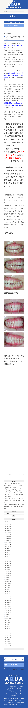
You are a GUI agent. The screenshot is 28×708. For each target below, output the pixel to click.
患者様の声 (13, 695)
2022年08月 (8, 573)
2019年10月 (8, 597)
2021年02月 (8, 581)
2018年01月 (8, 632)
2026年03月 (8, 530)
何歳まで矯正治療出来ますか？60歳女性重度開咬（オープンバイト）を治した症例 (14, 506)
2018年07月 (8, 624)
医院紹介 (12, 686)
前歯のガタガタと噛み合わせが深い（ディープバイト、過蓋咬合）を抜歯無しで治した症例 (13, 494)
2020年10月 (8, 583)
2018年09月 (8, 620)
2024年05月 (8, 554)
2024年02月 (8, 558)
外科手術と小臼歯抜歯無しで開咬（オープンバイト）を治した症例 (15, 38)
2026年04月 (8, 528)
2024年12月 (8, 548)
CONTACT (14, 704)
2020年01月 (8, 593)
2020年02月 (8, 591)
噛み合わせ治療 (17, 692)
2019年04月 (8, 608)
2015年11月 (8, 645)
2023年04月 (8, 565)
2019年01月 (8, 612)
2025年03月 (8, 544)
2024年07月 (8, 552)
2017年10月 (8, 636)
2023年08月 (8, 563)
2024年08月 (8, 550)
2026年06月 (8, 525)
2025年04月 (8, 542)
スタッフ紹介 (18, 686)
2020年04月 (8, 589)
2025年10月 (8, 536)
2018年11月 (8, 616)
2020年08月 (8, 585)
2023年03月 (8, 567)
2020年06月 (8, 587)
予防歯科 (13, 688)
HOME (6, 686)
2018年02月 (8, 630)
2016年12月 (8, 641)
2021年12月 (8, 577)
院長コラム (9, 693)
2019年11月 (8, 595)
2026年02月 (8, 532)
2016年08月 (8, 643)
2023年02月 (8, 569)
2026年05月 (8, 527)
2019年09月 (8, 599)
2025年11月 (8, 534)
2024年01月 (8, 560)
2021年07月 (8, 579)
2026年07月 (8, 523)
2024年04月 (8, 556)
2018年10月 (8, 618)
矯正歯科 (19, 688)
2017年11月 (8, 634)
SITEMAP (21, 704)
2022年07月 (8, 575)
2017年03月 (8, 638)
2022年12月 (8, 571)
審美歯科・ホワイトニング (13, 690)
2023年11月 (8, 562)
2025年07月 (8, 540)
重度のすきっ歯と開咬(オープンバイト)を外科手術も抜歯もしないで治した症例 (14, 500)
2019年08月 (8, 600)
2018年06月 (8, 626)
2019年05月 (8, 606)
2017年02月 (8, 639)
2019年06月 (8, 604)
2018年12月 (8, 614)
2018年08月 (8, 622)
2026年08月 (8, 521)
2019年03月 (8, 610)
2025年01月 (8, 546)
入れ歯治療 (9, 692)
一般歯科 (8, 688)
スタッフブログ (17, 693)
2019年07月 (8, 602)
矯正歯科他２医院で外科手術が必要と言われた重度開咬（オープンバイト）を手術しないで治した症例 (14, 485)
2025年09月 (8, 538)
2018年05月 (8, 628)
